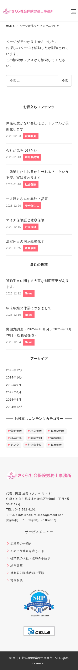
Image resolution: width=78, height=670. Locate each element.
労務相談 (56, 438)
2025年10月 (14, 377)
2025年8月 (13, 392)
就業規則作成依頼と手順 (27, 572)
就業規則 (36, 438)
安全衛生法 (34, 444)
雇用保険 (56, 444)
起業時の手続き (21, 543)
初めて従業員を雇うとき (27, 551)
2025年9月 (13, 385)
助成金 (14, 444)
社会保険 (36, 430)
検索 (65, 80)
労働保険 (16, 430)
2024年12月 (14, 407)
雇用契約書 (57, 430)
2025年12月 (14, 370)
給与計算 (16, 438)
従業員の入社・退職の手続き (30, 558)
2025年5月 (13, 399)
